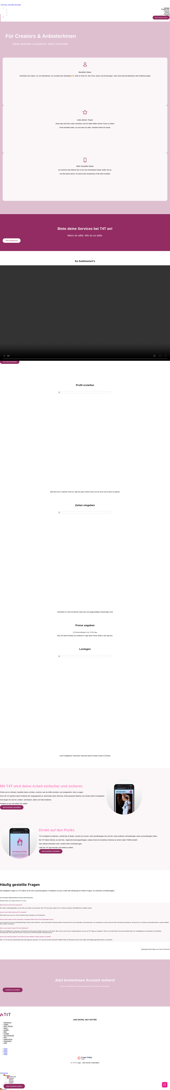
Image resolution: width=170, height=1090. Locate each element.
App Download (9, 1035)
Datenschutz (8, 1039)
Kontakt (6, 1034)
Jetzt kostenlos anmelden (12, 807)
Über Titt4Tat (8, 1026)
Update (6, 1030)
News (6, 1028)
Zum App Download (10, 362)
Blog (5, 1032)
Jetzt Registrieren (11, 240)
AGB (5, 1043)
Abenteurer (7, 1022)
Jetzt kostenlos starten (161, 17)
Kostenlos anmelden (12, 990)
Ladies (6, 1024)
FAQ (5, 1037)
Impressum (7, 1041)
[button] (85, 1089)
